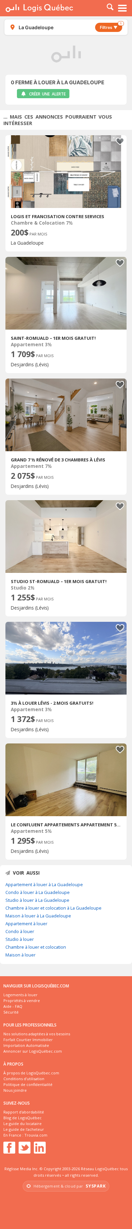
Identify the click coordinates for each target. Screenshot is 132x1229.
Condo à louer (19, 931)
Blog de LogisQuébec (22, 1117)
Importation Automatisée (26, 1045)
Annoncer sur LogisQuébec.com (32, 1051)
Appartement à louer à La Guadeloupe (44, 884)
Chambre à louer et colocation (35, 947)
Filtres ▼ (111, 26)
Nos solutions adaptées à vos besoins (36, 1033)
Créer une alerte (47, 94)
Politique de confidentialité (27, 1084)
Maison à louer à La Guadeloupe (38, 916)
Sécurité (11, 1012)
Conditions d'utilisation (23, 1078)
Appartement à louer (26, 923)
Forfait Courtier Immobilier (28, 1039)
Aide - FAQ (12, 1006)
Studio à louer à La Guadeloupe (37, 900)
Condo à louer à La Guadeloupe (37, 892)
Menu (122, 8)
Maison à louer (20, 955)
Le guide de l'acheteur (23, 1129)
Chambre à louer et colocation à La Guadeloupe (53, 908)
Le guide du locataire (22, 1123)
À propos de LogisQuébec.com (31, 1072)
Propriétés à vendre (21, 1000)
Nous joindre (15, 1090)
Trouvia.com (35, 1135)
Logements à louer (20, 994)
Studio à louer (19, 939)
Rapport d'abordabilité (23, 1111)
